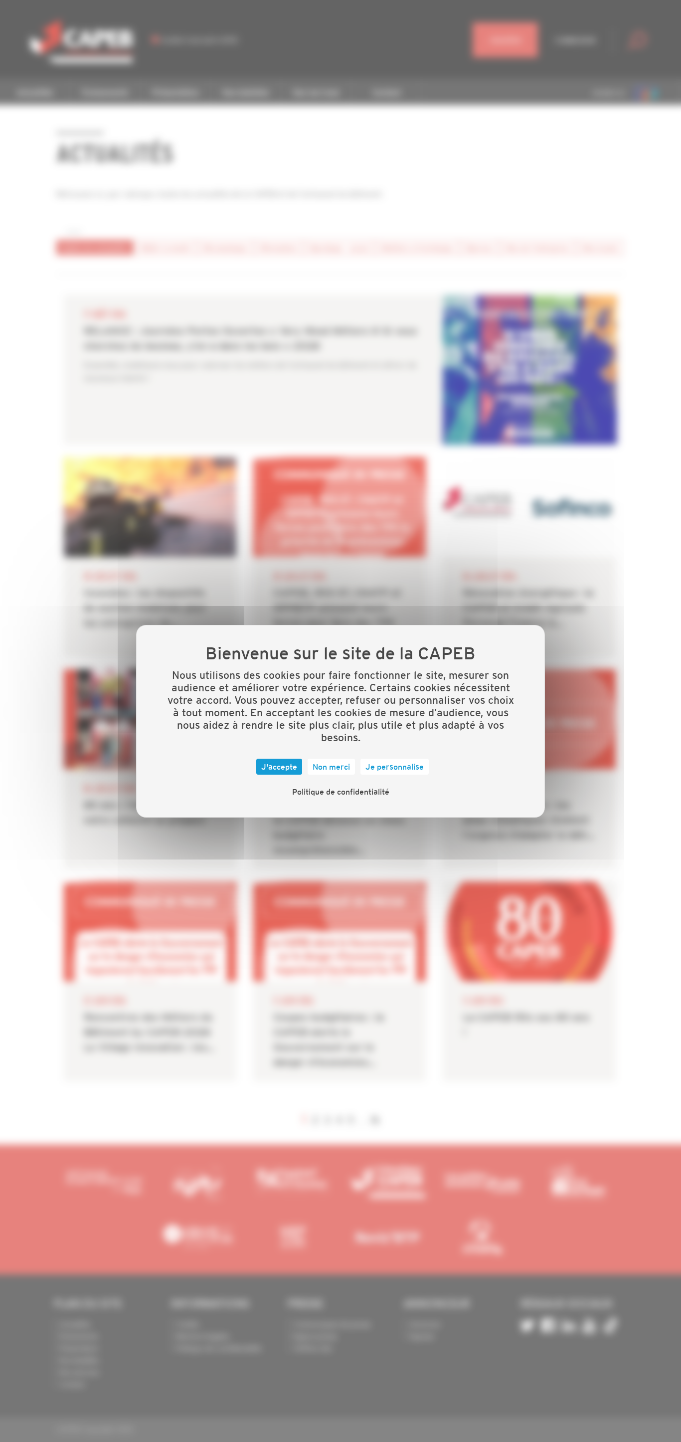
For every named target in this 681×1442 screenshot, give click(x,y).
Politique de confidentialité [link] (340, 791)
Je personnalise (394, 766)
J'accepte (279, 766)
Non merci (331, 766)
